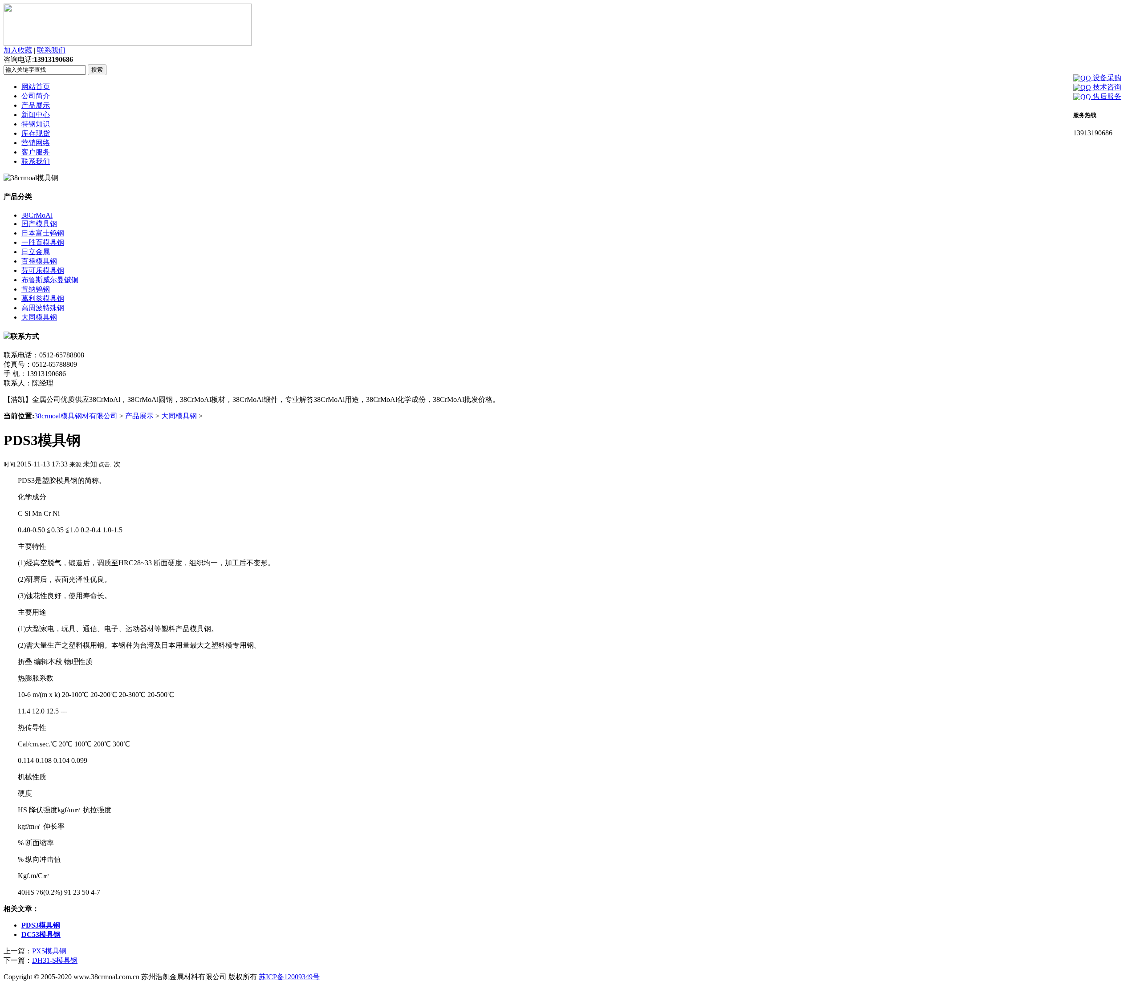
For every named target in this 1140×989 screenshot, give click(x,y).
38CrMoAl (37, 215)
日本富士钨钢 (42, 233)
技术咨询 (1106, 87)
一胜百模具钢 (42, 242)
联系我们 (51, 50)
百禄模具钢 (39, 261)
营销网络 (35, 142)
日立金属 (35, 251)
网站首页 (35, 86)
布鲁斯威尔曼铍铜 (49, 280)
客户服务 (35, 152)
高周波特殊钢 (42, 308)
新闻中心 (35, 114)
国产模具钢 (39, 223)
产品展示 (35, 105)
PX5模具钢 (49, 951)
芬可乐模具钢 (42, 270)
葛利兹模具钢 (42, 298)
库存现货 (35, 133)
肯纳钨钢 (35, 289)
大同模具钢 (39, 317)
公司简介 (35, 96)
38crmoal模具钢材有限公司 (76, 416)
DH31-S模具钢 (54, 960)
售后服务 (1106, 96)
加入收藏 (18, 50)
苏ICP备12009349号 (289, 977)
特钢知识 (35, 124)
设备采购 (1106, 77)
